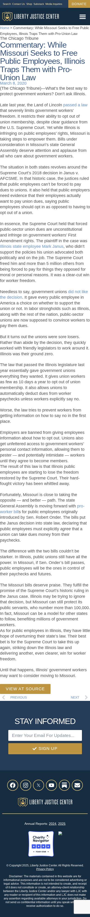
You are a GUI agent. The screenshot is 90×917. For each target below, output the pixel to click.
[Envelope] (77, 785)
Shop (29, 4)
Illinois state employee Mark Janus (31, 246)
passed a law (75, 105)
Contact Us (18, 4)
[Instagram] (25, 785)
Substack (38, 4)
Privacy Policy (45, 869)
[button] (82, 16)
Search (7, 4)
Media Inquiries (53, 4)
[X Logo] (38, 785)
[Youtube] (51, 785)
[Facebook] (12, 785)
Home (4, 28)
